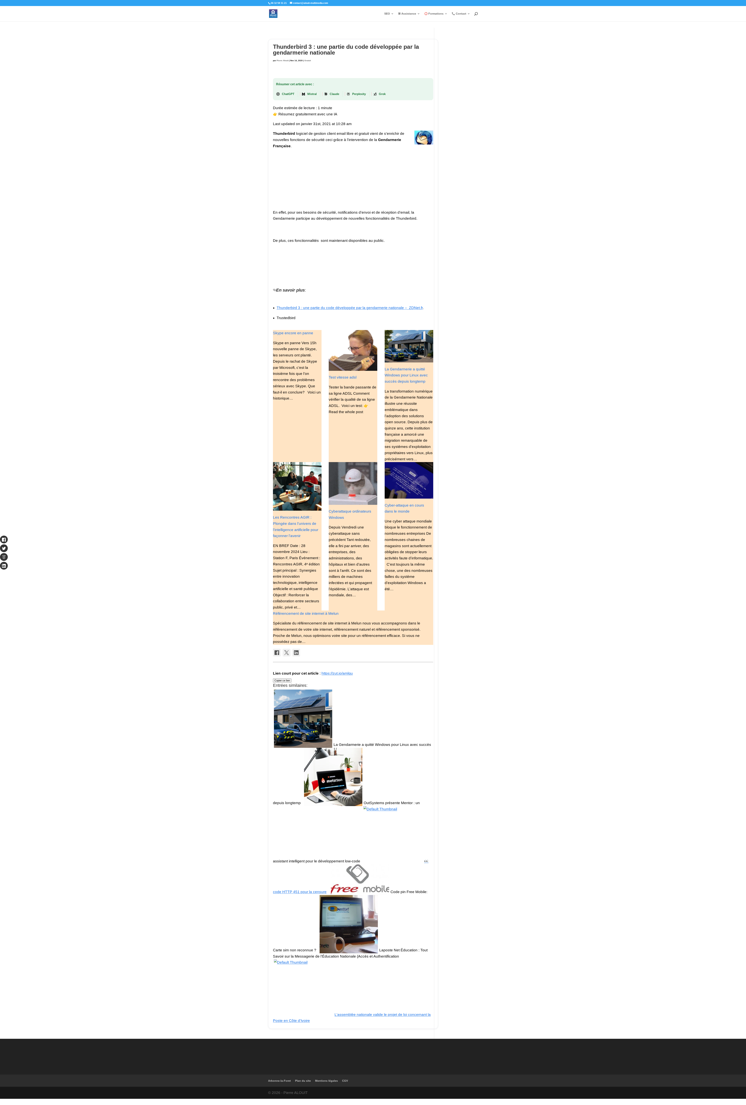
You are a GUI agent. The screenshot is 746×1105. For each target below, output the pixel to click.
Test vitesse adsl (342, 377)
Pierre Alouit (282, 60)
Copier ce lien (282, 680)
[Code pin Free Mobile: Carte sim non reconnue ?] (360, 892)
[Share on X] (286, 653)
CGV (345, 1080)
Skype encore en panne (293, 333)
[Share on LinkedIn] (296, 653)
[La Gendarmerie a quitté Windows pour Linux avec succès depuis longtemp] (409, 346)
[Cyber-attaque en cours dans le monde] (409, 480)
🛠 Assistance (407, 13)
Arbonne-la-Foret (279, 1080)
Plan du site (303, 1080)
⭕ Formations (434, 13)
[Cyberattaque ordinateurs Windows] (353, 483)
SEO (387, 13)
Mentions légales (326, 1080)
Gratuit (307, 60)
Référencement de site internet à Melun (306, 613)
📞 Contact (459, 13)
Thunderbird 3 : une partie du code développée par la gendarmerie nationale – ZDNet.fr (350, 308)
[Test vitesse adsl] (353, 350)
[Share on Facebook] (277, 653)
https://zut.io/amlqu (337, 673)
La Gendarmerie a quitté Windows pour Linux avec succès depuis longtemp (406, 375)
